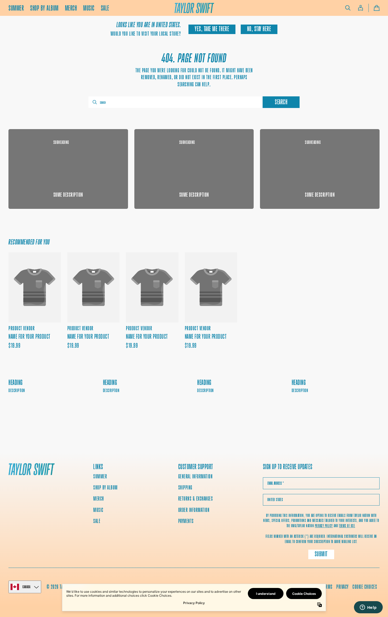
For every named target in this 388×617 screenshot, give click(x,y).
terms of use (347, 525)
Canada (26, 587)
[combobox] (175, 102)
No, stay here (259, 29)
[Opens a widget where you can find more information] (368, 607)
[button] (348, 8)
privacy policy (324, 525)
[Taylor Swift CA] (31, 470)
